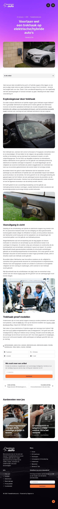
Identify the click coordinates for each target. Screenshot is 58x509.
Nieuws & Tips (29, 37)
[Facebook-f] (53, 501)
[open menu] (53, 5)
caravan (23, 345)
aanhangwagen (9, 345)
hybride (50, 345)
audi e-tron (17, 345)
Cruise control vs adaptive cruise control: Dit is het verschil (13, 429)
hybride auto (8, 347)
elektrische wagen (42, 345)
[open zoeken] (48, 5)
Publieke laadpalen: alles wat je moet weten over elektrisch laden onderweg (41, 428)
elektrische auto (31, 345)
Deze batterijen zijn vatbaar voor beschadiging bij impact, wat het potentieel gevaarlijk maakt (28, 109)
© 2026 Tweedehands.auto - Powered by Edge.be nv (18, 493)
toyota (23, 347)
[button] (16, 352)
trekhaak (28, 347)
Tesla (14, 347)
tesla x (18, 347)
